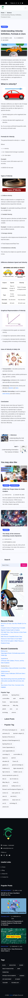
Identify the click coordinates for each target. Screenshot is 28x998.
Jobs (18, 968)
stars (17, 388)
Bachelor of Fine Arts (8, 737)
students (5, 799)
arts (22, 730)
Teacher (5, 982)
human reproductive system (10, 775)
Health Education (7, 968)
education (21, 698)
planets (11, 388)
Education (12, 965)
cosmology (6, 754)
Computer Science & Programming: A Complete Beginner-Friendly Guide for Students (13, 629)
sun (17, 709)
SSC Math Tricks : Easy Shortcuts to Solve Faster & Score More (13, 633)
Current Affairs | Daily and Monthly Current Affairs (13, 668)
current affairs (5, 698)
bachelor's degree (18, 733)
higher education (14, 702)
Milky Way (15, 705)
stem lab (13, 796)
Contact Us (5, 877)
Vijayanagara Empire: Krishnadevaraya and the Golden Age (13, 654)
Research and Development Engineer (12, 789)
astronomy (5, 695)
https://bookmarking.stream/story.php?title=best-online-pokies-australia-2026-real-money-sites (13, 680)
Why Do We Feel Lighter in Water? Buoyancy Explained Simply (12, 642)
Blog (3, 870)
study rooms (16, 799)
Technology (15, 982)
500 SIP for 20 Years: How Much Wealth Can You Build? (13, 624)
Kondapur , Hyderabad (8, 845)
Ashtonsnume (4, 671)
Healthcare (6, 768)
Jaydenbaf (3, 658)
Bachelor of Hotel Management (11, 740)
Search (24, 565)
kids (4, 778)
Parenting (5, 972)
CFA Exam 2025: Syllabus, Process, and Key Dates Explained (12, 661)
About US (4, 873)
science (5, 792)
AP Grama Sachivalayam (9, 730)
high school (6, 771)
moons (15, 782)
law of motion (14, 778)
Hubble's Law (5, 705)
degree (5, 757)
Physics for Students (9, 975)
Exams (4, 702)
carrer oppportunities (8, 751)
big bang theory (15, 695)
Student (17, 979)
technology (5, 712)
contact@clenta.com (7, 848)
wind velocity (6, 393)
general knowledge (17, 764)
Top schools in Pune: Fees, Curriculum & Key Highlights (12, 686)
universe (14, 712)
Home (2, 12)
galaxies (5, 764)
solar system (16, 792)
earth (14, 698)
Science (9, 12)
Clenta (11, 995)
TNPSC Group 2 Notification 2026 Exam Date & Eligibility (13, 674)
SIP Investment (6, 979)
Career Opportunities (8, 747)
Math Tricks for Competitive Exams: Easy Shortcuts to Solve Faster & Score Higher (11, 637)
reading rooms (15, 785)
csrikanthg (7, 494)
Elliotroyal (3, 651)
